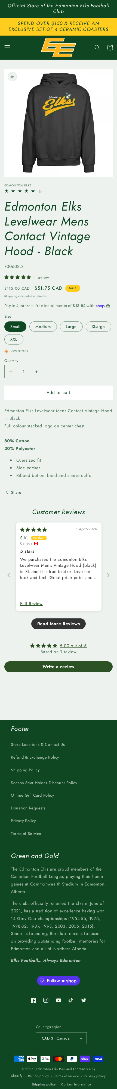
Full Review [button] (31, 604)
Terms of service (66, 1076)
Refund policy (38, 1076)
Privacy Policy (23, 821)
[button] (7, 47)
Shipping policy (44, 1084)
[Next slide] (108, 575)
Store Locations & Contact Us (38, 744)
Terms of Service (26, 834)
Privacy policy (95, 1076)
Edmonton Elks (47, 1069)
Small (15, 327)
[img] (33, 530)
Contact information (76, 1084)
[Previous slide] (8, 575)
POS (62, 1069)
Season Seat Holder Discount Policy (44, 783)
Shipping (10, 296)
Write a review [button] (58, 667)
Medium (43, 327)
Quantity (11, 360)
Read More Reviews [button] (58, 624)
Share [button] (16, 492)
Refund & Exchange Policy (35, 757)
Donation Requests (28, 808)
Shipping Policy (25, 770)
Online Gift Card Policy (32, 795)
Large (71, 327)
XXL (13, 339)
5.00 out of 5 (73, 646)
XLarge (98, 327)
